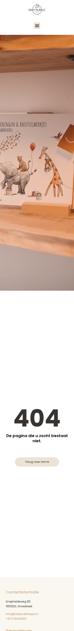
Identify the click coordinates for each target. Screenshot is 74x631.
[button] (37, 25)
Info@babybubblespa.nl (22, 614)
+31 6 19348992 (16, 619)
